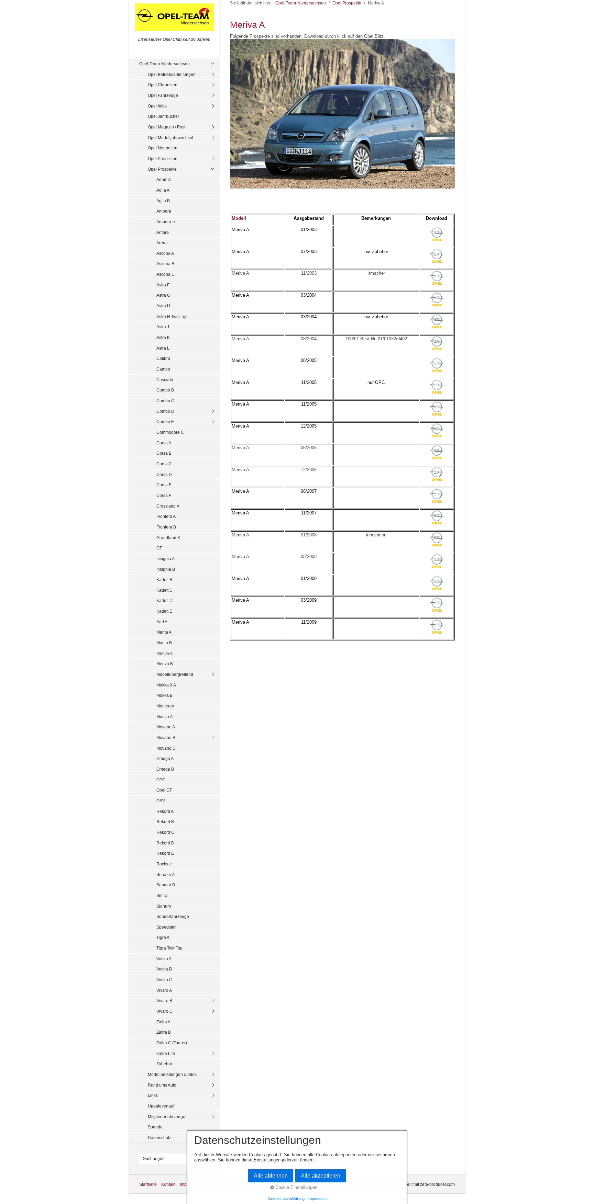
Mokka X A (166, 685)
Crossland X (167, 506)
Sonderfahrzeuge (172, 916)
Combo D (165, 411)
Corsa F (163, 495)
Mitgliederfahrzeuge (166, 1116)
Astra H (163, 306)
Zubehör (164, 1063)
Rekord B (165, 821)
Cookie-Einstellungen (295, 1187)
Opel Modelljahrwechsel (170, 137)
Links (153, 1095)
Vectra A (164, 958)
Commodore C (170, 432)
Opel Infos (157, 106)
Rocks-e (164, 864)
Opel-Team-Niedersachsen (164, 63)
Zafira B (163, 1032)
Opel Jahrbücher (163, 116)
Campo (163, 369)
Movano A (165, 727)
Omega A (165, 758)
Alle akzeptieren (320, 1176)
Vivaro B (164, 1000)
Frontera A (166, 516)
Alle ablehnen (271, 1176)
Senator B (165, 885)
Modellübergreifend (174, 674)
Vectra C (164, 979)
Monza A (164, 716)
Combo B (165, 390)
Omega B (165, 769)
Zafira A (163, 1022)
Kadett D (164, 600)
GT (159, 548)
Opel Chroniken (162, 84)
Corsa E (164, 484)
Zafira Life (165, 1053)
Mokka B (164, 695)
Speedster (166, 927)
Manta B (164, 642)
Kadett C (164, 590)
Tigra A (162, 937)
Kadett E (164, 611)
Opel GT (164, 790)
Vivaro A (164, 990)
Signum (163, 906)
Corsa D (164, 474)
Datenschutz (159, 1137)
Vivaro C (164, 1011)
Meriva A (164, 653)
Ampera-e (165, 221)
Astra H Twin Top (172, 316)
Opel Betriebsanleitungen (172, 74)
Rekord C (165, 832)
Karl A (161, 622)
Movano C (166, 748)
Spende (155, 1127)
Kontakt (168, 1184)
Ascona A (165, 253)
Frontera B (166, 527)
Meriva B (164, 663)
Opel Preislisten (162, 158)
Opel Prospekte (162, 169)
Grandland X (168, 537)
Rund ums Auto (162, 1085)
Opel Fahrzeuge (163, 95)
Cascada (164, 379)
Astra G (163, 295)
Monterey (165, 706)
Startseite (148, 1184)
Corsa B (164, 453)
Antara (162, 232)
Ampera (163, 211)
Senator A (165, 874)
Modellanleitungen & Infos (172, 1074)
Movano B (165, 737)
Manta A (164, 632)
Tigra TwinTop (169, 948)
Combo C (165, 400)
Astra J (162, 327)
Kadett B (164, 579)
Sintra (161, 895)
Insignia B (165, 569)
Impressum (317, 1198)
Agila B (163, 200)
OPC (160, 779)
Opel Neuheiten (162, 148)
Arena (162, 242)
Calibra (163, 358)
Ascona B (165, 263)
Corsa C (164, 464)
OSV (160, 800)
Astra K (163, 337)
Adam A (163, 179)
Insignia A (165, 558)
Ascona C (165, 274)
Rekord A (165, 811)
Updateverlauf (161, 1106)
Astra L (162, 348)
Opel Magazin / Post (166, 127)
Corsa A (163, 443)
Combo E (165, 421)
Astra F (162, 285)
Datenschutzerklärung (286, 1198)
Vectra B (164, 969)
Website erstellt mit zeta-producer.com (419, 1184)
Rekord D (165, 843)
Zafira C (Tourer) (171, 1043)
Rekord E (165, 853)
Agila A (162, 190)
